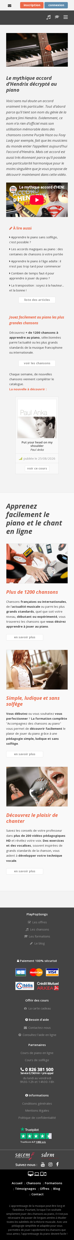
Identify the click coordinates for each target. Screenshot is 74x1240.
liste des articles (37, 300)
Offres (44, 1188)
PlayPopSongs (9, 18)
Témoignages (25, 1188)
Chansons (33, 1183)
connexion (56, 5)
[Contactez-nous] (9, 5)
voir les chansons (37, 363)
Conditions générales (37, 1103)
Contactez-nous (39, 1027)
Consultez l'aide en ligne (39, 1035)
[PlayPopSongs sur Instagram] (49, 1164)
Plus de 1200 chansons (32, 591)
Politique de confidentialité (37, 1118)
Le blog (39, 943)
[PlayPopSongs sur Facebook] (56, 1164)
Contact (37, 1194)
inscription (32, 5)
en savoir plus (24, 637)
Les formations (39, 936)
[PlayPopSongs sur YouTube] (41, 1164)
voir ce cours (37, 468)
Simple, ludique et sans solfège (33, 700)
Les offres (39, 922)
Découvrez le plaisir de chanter (32, 818)
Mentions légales (37, 1110)
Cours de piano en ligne (37, 1053)
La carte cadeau (39, 1008)
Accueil (17, 1183)
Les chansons (39, 929)
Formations (53, 1183)
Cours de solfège (37, 1060)
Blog (56, 1188)
